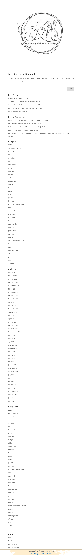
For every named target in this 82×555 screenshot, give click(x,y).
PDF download (13, 224)
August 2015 (12, 312)
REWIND (11, 237)
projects (11, 227)
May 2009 (11, 401)
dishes (10, 178)
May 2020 (11, 289)
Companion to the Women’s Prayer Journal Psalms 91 (27, 105)
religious (11, 234)
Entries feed (12, 541)
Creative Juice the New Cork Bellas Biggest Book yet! (26, 108)
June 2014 (11, 335)
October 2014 (13, 329)
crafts (10, 168)
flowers (10, 191)
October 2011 (13, 372)
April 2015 (11, 319)
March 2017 (12, 305)
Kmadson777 (13, 120)
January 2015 (13, 322)
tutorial (10, 247)
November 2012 (14, 348)
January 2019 (13, 292)
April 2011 (11, 381)
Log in (10, 538)
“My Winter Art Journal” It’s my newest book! (24, 102)
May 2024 (11, 272)
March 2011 (12, 385)
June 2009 (11, 398)
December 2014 (13, 325)
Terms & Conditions (46, 554)
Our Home (12, 214)
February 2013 (13, 345)
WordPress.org (13, 548)
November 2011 (14, 368)
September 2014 (14, 332)
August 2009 (12, 395)
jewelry (10, 194)
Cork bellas (12, 165)
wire (9, 257)
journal (10, 198)
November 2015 (14, 309)
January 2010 (13, 391)
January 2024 (13, 279)
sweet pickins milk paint (17, 240)
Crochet (11, 171)
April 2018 (11, 302)
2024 (10, 145)
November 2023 (14, 286)
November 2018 (14, 299)
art (9, 155)
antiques (11, 151)
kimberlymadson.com (16, 204)
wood (10, 260)
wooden (11, 264)
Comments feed (14, 544)
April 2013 (11, 342)
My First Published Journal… (18, 112)
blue (9, 161)
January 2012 (13, 365)
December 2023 (13, 282)
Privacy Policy (33, 554)
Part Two (11, 221)
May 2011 (11, 378)
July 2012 (11, 352)
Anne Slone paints (14, 148)
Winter (10, 254)
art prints (11, 158)
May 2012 (11, 358)
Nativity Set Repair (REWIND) (30, 124)
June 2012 (11, 355)
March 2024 (12, 276)
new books (12, 211)
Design (10, 175)
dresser (11, 184)
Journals (11, 201)
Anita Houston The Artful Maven (19, 134)
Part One (11, 217)
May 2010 (11, 388)
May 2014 (11, 338)
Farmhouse (12, 188)
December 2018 (13, 295)
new (9, 208)
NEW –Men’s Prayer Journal (18, 98)
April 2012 (11, 362)
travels (10, 244)
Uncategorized (13, 250)
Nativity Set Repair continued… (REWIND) (34, 120)
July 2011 (11, 375)
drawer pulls (12, 181)
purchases (12, 231)
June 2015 (11, 315)
